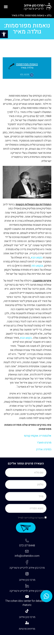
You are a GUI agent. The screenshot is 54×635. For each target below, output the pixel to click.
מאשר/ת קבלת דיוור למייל (31, 518)
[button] (4, 34)
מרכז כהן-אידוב (27, 580)
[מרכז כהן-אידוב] (27, 574)
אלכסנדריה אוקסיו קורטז (37, 436)
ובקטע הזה (37, 266)
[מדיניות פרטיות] (27, 623)
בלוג (49, 15)
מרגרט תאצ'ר (44, 443)
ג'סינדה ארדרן (43, 449)
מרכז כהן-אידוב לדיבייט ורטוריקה (27, 568)
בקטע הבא (36, 258)
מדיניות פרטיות (27, 629)
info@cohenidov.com (27, 556)
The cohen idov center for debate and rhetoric (27, 603)
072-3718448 (27, 546)
